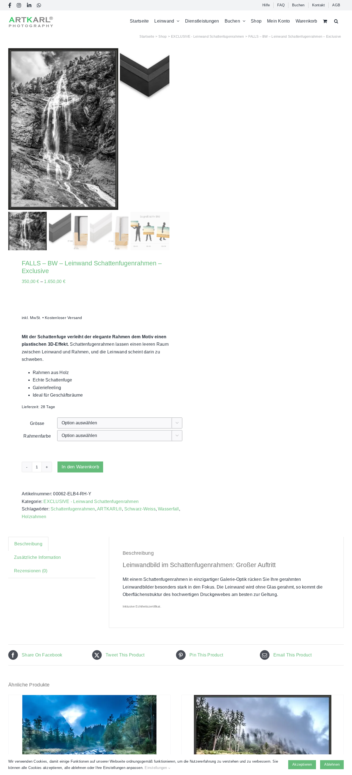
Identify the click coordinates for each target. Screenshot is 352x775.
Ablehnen (332, 764)
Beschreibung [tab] (28, 544)
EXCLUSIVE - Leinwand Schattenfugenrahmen (91, 501)
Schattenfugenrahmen (73, 509)
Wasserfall (168, 509)
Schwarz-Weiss (140, 509)
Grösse (37, 423)
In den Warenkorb (80, 466)
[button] (336, 21)
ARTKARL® (109, 509)
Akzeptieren (302, 764)
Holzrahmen (34, 516)
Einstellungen (156, 768)
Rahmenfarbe (37, 436)
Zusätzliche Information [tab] (37, 557)
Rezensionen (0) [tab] (31, 570)
